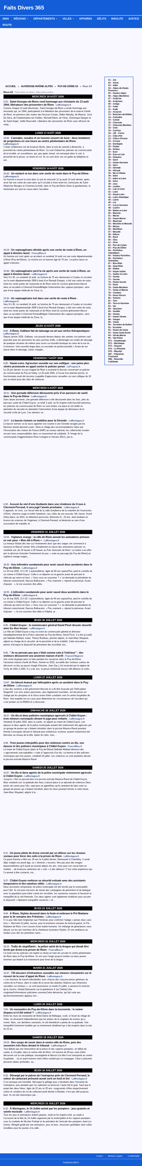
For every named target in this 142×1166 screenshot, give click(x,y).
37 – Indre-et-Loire (117, 178)
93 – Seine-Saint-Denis (119, 333)
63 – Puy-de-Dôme (117, 248)
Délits (101, 18)
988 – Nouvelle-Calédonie (115, 360)
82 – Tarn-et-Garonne (118, 303)
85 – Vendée (114, 311)
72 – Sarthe (113, 276)
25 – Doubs (113, 146)
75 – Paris (113, 284)
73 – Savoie (114, 279)
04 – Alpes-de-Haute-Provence (118, 89)
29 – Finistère (115, 157)
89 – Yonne (113, 322)
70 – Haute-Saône (117, 271)
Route (7, 24)
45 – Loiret (113, 200)
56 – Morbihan (115, 229)
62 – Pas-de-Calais (117, 245)
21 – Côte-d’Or (115, 136)
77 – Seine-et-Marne (118, 290)
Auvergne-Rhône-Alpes (37, 86)
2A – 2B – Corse (116, 133)
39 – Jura (112, 184)
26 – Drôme (114, 149)
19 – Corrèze (114, 130)
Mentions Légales (115, 1156)
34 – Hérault (114, 170)
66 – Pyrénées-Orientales (115, 259)
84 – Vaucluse (115, 308)
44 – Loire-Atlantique (118, 197)
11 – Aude (113, 109)
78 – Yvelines (114, 293)
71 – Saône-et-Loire (117, 274)
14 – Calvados (115, 117)
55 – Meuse (113, 226)
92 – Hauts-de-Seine (118, 330)
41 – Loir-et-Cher (116, 189)
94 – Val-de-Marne (117, 335)
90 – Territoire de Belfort (120, 324)
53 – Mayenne (115, 221)
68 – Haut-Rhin (115, 266)
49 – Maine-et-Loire (117, 210)
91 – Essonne (115, 327)
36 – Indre (113, 176)
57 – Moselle (114, 232)
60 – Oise (112, 240)
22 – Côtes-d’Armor (118, 138)
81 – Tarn (112, 301)
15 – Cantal (113, 120)
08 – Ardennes (115, 101)
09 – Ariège (113, 104)
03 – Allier (113, 85)
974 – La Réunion (116, 348)
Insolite (117, 18)
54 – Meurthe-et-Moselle (120, 223)
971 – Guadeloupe (117, 340)
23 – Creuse (114, 141)
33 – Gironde (114, 168)
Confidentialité (133, 1156)
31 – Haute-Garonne (118, 162)
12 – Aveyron (114, 112)
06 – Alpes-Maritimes (118, 96)
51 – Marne (113, 216)
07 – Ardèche (114, 98)
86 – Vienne (114, 314)
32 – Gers (113, 165)
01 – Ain (112, 80)
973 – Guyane (115, 346)
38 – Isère (113, 181)
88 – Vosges (114, 319)
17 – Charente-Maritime (119, 125)
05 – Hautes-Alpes (117, 93)
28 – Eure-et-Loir (116, 154)
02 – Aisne (113, 83)
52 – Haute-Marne (117, 218)
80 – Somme (114, 298)
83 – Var (112, 306)
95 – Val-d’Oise (115, 338)
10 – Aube (113, 106)
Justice (133, 18)
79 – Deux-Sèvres (117, 295)
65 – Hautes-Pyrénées (119, 255)
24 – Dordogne (115, 144)
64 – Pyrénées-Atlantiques (115, 251)
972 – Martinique (116, 343)
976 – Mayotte (115, 351)
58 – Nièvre (113, 234)
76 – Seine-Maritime (118, 287)
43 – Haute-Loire (116, 194)
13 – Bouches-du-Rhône (120, 114)
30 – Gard (113, 160)
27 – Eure (113, 152)
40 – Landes (114, 186)
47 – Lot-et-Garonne (118, 205)
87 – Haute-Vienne (117, 316)
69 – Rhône (113, 268)
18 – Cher (113, 128)
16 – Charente (115, 122)
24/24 (5, 18)
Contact (99, 1156)
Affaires (85, 18)
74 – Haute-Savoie (117, 282)
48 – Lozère (114, 208)
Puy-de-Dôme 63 (68, 86)
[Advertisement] (47, 220)
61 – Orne (113, 242)
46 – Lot (112, 202)
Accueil (10, 86)
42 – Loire (113, 192)
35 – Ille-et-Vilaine (117, 173)
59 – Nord (113, 237)
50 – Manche (114, 213)
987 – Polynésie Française (116, 355)
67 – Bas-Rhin (115, 263)
